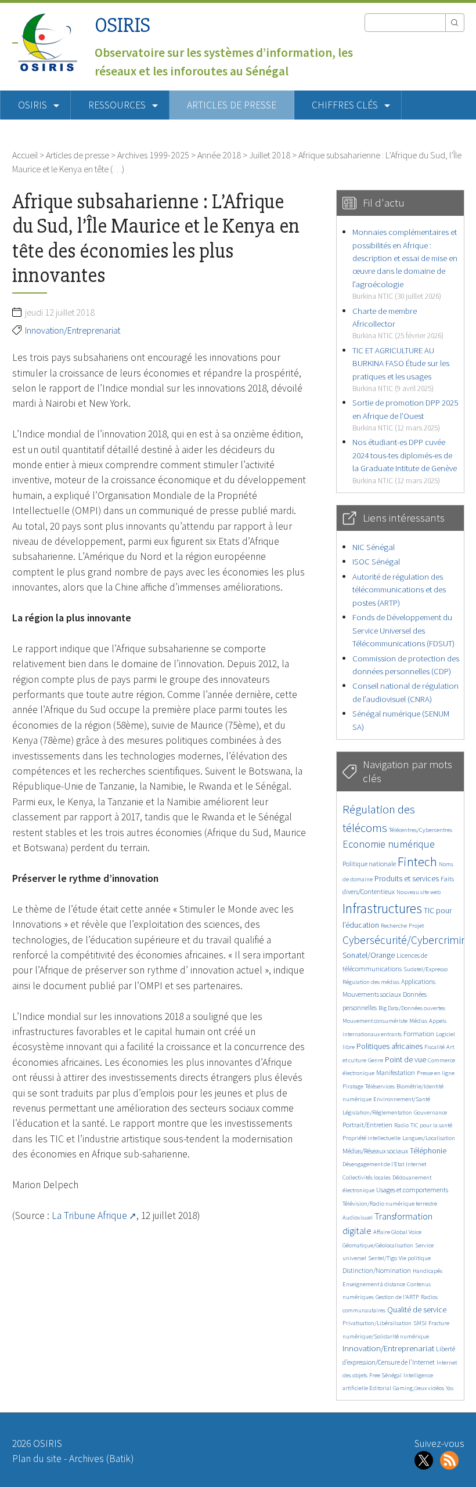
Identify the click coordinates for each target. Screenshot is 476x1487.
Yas (449, 1388)
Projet (416, 925)
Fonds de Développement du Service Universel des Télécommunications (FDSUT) (403, 630)
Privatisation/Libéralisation (377, 1323)
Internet (416, 1164)
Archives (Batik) (101, 1458)
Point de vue (405, 1060)
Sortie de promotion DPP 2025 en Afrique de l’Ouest (405, 415)
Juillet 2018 (269, 155)
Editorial (380, 1388)
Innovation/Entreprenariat (72, 330)
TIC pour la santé (431, 1125)
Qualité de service (416, 1310)
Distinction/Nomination (376, 1270)
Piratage (352, 1086)
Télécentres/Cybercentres (420, 830)
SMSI (420, 1323)
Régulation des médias (370, 982)
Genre (375, 1060)
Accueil (25, 155)
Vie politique (415, 1258)
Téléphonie (428, 1151)
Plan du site (37, 1458)
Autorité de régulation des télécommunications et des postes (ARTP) (399, 589)
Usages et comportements (412, 1189)
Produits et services (406, 879)
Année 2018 (219, 155)
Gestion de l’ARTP (397, 1297)
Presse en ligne (436, 1073)
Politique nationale (369, 863)
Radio (401, 1125)
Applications (418, 981)
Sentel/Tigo (382, 1258)
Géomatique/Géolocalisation (377, 1245)
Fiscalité (434, 1047)
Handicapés (427, 1271)
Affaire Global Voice (397, 1232)
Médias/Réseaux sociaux (375, 1150)
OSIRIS (122, 25)
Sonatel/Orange (368, 955)
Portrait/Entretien (367, 1124)
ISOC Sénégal (376, 561)
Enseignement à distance (373, 1284)
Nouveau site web (418, 892)
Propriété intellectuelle (371, 1138)
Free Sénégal (385, 1375)
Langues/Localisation (428, 1138)
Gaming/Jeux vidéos (418, 1388)
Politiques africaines (389, 1046)
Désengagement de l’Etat (373, 1164)
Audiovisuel (357, 1217)
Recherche (394, 925)
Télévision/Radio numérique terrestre (389, 1203)
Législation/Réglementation (377, 1112)
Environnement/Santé (401, 1099)
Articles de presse (231, 105)
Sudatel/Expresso (425, 969)
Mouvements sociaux (371, 994)
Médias (418, 1021)
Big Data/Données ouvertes (411, 1008)
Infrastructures (382, 908)
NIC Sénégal (373, 546)
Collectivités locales (366, 1177)
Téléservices (380, 1086)
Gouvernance (430, 1112)
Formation (418, 1033)
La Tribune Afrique (89, 1215)
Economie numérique (388, 844)
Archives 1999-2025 (153, 155)
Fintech (417, 861)
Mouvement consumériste (375, 1021)
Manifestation (395, 1072)
